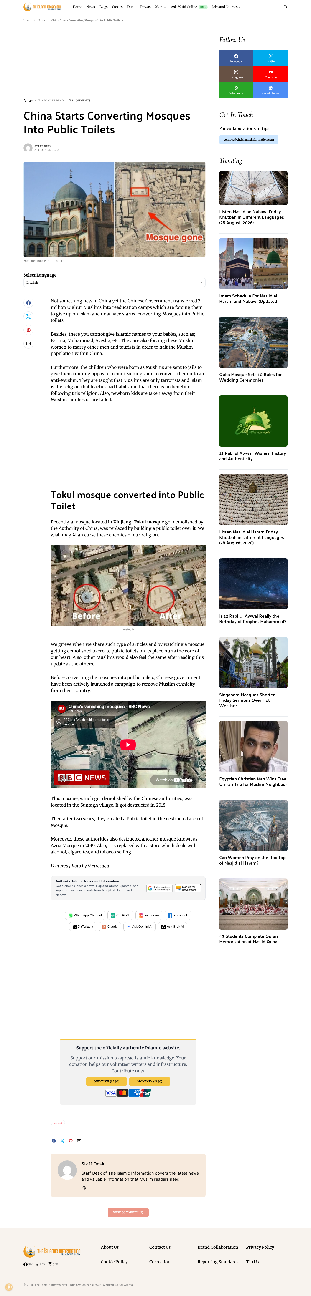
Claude (112, 926)
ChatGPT (123, 915)
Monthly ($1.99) (149, 1081)
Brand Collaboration (218, 1247)
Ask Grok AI (175, 926)
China (58, 1122)
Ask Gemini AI (142, 926)
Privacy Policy (260, 1247)
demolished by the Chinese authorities (142, 798)
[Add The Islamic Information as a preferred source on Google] (159, 888)
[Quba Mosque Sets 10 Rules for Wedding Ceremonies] (253, 342)
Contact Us (160, 1247)
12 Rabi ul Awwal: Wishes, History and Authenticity (252, 456)
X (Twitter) (85, 926)
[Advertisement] (114, 66)
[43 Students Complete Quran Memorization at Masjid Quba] (253, 903)
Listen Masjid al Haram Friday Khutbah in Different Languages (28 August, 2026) (251, 537)
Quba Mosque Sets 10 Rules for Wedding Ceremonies (250, 377)
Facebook (180, 915)
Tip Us (252, 1261)
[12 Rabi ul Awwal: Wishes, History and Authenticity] (253, 420)
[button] (285, 7)
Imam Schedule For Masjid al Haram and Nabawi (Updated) (248, 298)
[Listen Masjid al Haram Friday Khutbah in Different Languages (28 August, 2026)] (253, 499)
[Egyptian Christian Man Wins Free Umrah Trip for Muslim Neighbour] (253, 746)
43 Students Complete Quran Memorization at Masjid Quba (248, 939)
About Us (110, 1247)
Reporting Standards (218, 1261)
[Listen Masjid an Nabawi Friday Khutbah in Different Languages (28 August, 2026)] (253, 187)
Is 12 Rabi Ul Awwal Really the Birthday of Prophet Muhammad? (252, 618)
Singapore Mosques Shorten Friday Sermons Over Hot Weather (247, 700)
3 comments (81, 100)
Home (27, 20)
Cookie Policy (114, 1261)
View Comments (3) (128, 1212)
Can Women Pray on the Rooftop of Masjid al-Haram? (252, 860)
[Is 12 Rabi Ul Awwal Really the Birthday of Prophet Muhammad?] (253, 583)
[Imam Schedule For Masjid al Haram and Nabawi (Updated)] (253, 263)
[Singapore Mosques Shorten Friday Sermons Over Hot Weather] (253, 662)
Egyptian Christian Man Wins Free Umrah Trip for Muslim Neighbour (253, 781)
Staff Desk (42, 146)
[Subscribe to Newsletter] (188, 888)
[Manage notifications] (9, 1287)
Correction (160, 1261)
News (41, 20)
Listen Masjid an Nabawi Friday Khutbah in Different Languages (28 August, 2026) (251, 216)
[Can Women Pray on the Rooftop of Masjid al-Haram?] (253, 825)
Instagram (151, 915)
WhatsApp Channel (88, 915)
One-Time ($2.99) (106, 1081)
